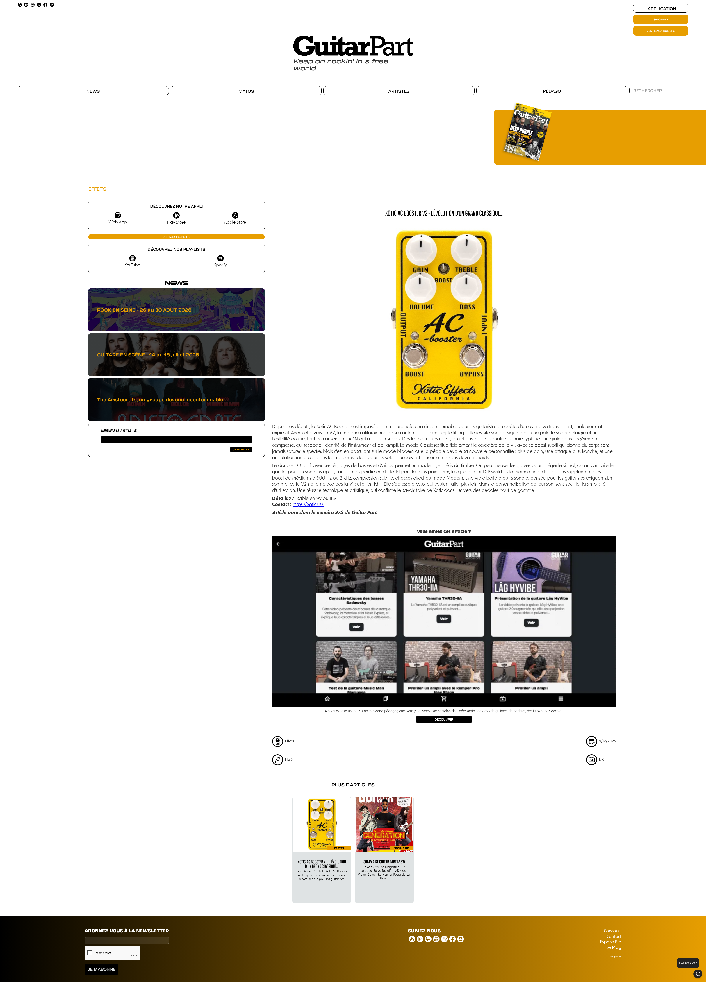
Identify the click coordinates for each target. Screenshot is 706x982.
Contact (614, 937)
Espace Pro (610, 942)
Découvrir (444, 719)
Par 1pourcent (615, 957)
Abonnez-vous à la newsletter (119, 430)
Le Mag (613, 948)
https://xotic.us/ (308, 505)
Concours (612, 931)
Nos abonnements (176, 237)
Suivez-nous (424, 931)
